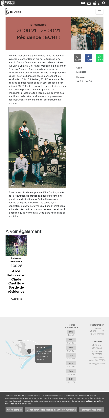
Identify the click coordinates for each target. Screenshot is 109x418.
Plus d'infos (16, 299)
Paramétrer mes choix (91, 410)
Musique (17, 258)
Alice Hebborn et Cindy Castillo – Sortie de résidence (16, 281)
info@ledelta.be (98, 363)
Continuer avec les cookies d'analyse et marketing (51, 410)
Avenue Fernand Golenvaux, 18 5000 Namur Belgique (43, 355)
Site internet (98, 334)
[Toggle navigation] (99, 12)
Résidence (39, 24)
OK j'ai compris (14, 410)
